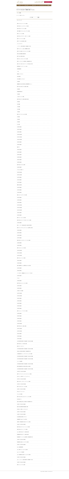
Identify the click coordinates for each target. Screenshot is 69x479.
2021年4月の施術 (19, 187)
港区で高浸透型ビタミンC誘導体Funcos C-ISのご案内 (24, 265)
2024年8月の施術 (19, 318)
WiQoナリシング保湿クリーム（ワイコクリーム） (23, 376)
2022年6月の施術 (19, 235)
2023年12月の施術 (19, 295)
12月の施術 (18, 109)
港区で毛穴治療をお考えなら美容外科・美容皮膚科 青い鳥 (24, 401)
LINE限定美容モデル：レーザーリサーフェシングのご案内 (24, 353)
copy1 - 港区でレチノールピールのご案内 (22, 449)
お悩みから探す (26, 5)
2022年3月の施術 (19, 222)
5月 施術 (18, 124)
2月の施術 (18, 116)
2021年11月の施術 (19, 207)
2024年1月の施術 (19, 298)
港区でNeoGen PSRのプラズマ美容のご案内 (22, 86)
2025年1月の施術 (19, 333)
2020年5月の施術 (19, 154)
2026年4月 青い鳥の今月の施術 (21, 414)
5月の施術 (18, 81)
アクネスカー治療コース (20, 169)
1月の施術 (18, 111)
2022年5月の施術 (19, 232)
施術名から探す (34, 5)
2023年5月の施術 (19, 275)
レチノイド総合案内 (19, 361)
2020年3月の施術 (19, 149)
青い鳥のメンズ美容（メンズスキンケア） (22, 409)
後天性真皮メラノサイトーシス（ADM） (22, 66)
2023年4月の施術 (19, 270)
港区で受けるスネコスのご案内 (21, 164)
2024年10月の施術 (19, 323)
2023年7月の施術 (19, 285)
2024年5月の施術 (19, 308)
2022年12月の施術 (19, 255)
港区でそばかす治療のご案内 (21, 56)
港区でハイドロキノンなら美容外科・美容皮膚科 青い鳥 (24, 61)
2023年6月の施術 (19, 280)
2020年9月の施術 (19, 167)
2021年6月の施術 (19, 192)
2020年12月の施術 (19, 174)
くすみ (18, 71)
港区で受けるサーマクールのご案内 (21, 28)
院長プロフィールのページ (20, 346)
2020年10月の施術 (19, 172)
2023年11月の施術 (19, 293)
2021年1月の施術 (19, 177)
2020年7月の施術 (19, 159)
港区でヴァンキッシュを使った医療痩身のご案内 (23, 48)
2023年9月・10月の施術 (20, 290)
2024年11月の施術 (19, 328)
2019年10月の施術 (19, 134)
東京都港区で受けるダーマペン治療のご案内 (23, 434)
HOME (19, 5)
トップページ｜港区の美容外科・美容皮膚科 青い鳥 (24, 46)
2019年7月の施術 (19, 129)
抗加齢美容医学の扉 (19, 91)
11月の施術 (18, 106)
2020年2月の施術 (19, 144)
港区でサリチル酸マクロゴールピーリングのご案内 (23, 51)
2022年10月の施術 (19, 250)
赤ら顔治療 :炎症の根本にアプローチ (22, 416)
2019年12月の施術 (19, 139)
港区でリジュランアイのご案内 (21, 464)
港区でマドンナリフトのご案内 (21, 38)
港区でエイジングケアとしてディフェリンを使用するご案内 (25, 227)
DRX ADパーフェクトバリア (20, 391)
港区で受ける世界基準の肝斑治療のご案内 (22, 406)
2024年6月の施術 (19, 313)
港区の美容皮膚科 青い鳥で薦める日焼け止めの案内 (23, 366)
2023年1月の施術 (19, 260)
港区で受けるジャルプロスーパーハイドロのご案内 (23, 240)
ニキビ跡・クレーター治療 (20, 96)
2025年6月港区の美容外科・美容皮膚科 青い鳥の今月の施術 (25, 356)
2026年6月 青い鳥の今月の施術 (21, 439)
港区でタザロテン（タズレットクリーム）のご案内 (23, 381)
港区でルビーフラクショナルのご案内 (22, 114)
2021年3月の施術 (19, 182)
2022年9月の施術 (19, 245)
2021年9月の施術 (19, 202)
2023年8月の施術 (19, 288)
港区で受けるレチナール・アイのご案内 (22, 429)
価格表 (48, 5)
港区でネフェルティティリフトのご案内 (22, 23)
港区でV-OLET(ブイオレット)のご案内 (22, 386)
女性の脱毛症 (19, 76)
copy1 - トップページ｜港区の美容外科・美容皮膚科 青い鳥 (25, 459)
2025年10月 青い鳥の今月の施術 (21, 371)
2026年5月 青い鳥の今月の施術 (21, 424)
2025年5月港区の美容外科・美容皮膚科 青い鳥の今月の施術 (25, 348)
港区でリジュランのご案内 (20, 33)
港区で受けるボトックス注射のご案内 (22, 343)
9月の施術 (18, 101)
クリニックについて (41, 5)
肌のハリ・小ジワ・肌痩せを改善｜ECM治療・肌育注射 (24, 225)
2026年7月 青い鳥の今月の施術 (21, 444)
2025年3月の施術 (19, 338)
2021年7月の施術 (19, 197)
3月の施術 (18, 119)
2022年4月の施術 (19, 230)
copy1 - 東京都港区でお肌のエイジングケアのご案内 (23, 454)
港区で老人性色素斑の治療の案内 (21, 53)
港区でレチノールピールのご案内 (21, 217)
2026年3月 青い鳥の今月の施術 (21, 411)
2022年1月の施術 (19, 212)
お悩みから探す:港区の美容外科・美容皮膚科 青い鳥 (24, 351)
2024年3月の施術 (19, 303)
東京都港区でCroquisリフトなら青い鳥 (22, 419)
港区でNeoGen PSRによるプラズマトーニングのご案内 (24, 396)
